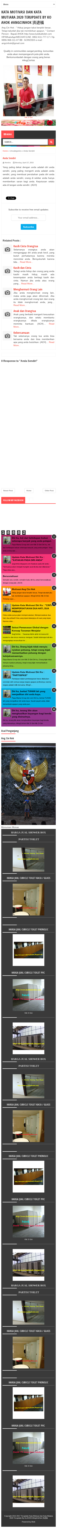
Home (5, 151)
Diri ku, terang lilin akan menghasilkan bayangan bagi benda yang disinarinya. (31, 713)
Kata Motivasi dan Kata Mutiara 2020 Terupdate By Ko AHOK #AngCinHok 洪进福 (26, 17)
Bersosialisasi (10, 576)
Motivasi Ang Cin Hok (23, 589)
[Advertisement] (28, 461)
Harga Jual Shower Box (28, 832)
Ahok (33, 1522)
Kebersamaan (21, 333)
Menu (9, 134)
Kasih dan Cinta (22, 268)
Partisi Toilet (28, 839)
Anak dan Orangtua (24, 311)
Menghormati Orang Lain (27, 289)
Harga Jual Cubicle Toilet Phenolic (28, 929)
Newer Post (8, 491)
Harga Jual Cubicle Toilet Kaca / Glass (28, 878)
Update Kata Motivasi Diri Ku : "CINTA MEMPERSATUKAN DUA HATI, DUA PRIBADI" (32, 608)
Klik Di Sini (28, 117)
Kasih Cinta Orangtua (25, 246)
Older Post (49, 491)
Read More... (26, 262)
